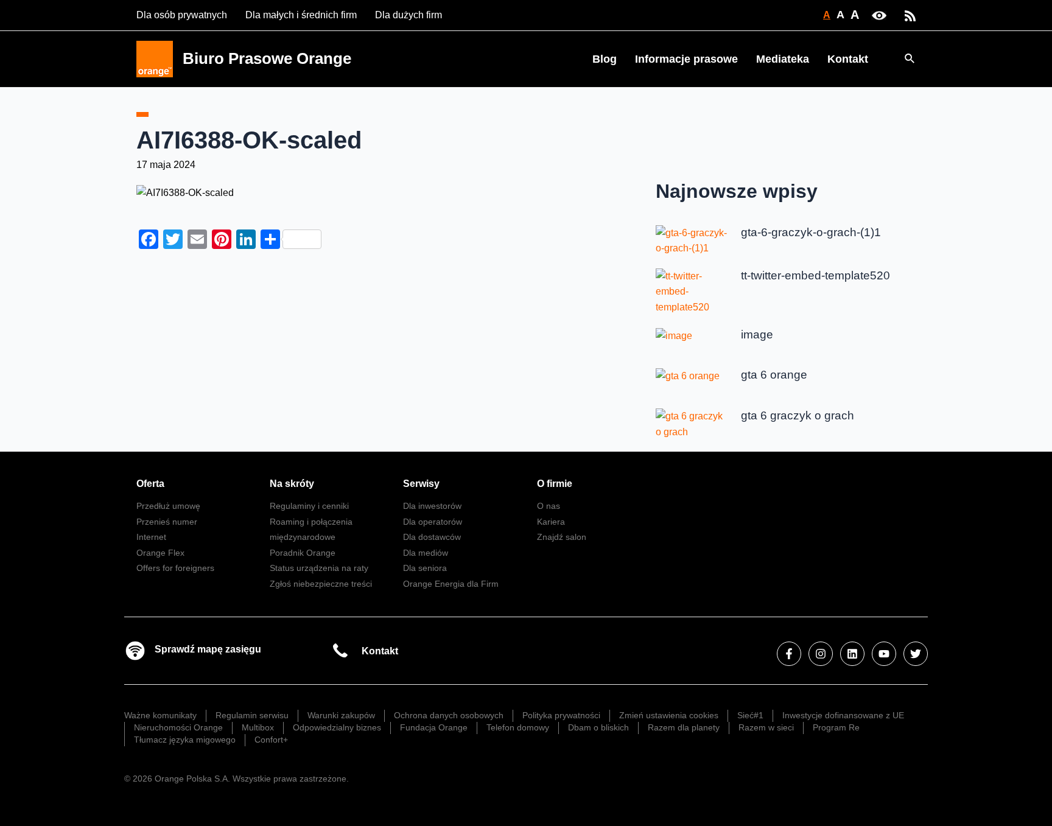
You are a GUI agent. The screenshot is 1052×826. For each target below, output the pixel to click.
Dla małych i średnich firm (301, 15)
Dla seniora (425, 568)
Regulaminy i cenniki (309, 506)
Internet (151, 537)
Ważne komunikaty (160, 715)
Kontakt (847, 59)
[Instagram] (820, 654)
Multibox (258, 727)
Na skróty (292, 483)
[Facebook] (789, 654)
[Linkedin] (852, 654)
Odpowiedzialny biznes (337, 727)
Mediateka (782, 59)
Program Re (836, 727)
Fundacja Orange (434, 727)
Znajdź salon (561, 537)
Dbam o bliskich (598, 727)
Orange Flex (160, 553)
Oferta (150, 483)
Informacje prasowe (686, 59)
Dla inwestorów (432, 506)
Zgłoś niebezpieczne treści (321, 584)
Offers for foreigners (175, 568)
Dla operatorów (432, 522)
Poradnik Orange (302, 553)
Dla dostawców (432, 537)
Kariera (551, 522)
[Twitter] (915, 654)
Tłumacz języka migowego (185, 739)
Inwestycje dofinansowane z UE (843, 715)
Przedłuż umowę (168, 506)
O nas (548, 506)
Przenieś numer (166, 522)
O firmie (554, 483)
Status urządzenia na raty (319, 568)
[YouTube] (884, 654)
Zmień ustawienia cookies (668, 715)
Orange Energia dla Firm (451, 584)
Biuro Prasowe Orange (267, 58)
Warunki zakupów (341, 715)
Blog (604, 59)
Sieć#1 (750, 715)
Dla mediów (425, 553)
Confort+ (271, 739)
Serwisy (421, 483)
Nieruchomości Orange (178, 727)
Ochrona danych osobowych (448, 715)
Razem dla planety (684, 727)
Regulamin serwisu (252, 715)
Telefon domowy (517, 727)
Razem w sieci (766, 727)
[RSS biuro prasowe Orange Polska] (910, 15)
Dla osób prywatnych (181, 15)
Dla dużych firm (408, 15)
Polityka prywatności (561, 715)
